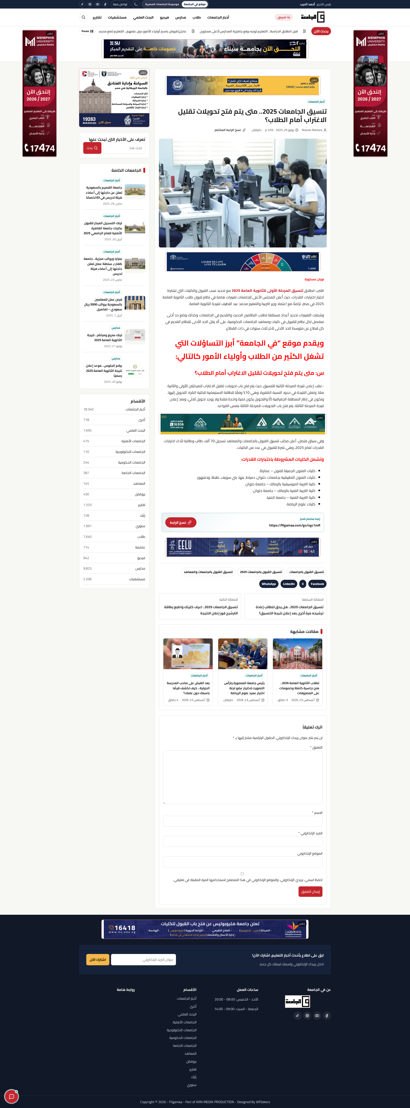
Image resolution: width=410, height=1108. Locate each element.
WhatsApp (269, 584)
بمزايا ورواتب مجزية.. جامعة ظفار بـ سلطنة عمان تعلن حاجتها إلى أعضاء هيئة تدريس (103, 266)
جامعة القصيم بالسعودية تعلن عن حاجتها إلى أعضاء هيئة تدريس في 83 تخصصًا (104, 192)
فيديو (164, 17)
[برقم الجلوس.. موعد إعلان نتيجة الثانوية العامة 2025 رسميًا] (135, 370)
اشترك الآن (98, 959)
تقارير (97, 17)
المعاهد (139, 483)
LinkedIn (289, 584)
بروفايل (140, 494)
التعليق (316, 747)
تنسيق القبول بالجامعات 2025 (261, 572)
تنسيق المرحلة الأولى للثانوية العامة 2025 (267, 290)
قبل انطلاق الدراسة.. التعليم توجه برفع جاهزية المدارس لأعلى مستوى (299, 31)
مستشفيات (117, 17)
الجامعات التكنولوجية (130, 452)
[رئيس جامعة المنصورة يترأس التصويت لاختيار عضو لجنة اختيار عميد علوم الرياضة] (243, 653)
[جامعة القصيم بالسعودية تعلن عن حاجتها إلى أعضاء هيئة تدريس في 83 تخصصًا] (135, 191)
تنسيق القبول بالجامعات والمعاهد (208, 572)
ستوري (140, 526)
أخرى (141, 420)
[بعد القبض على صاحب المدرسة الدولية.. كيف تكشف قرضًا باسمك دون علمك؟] (188, 653)
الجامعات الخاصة (133, 473)
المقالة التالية (201, 606)
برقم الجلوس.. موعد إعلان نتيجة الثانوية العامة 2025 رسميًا (104, 371)
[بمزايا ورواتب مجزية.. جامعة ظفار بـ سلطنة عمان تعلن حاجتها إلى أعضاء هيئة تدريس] (135, 265)
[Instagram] (90, 4)
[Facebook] (105, 4)
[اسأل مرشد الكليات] (11, 1096)
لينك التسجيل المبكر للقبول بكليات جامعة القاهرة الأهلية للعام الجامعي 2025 (102, 228)
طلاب (197, 17)
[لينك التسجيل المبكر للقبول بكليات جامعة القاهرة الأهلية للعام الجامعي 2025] (135, 227)
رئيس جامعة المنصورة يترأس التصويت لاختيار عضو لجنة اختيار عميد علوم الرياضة (244, 688)
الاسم (317, 812)
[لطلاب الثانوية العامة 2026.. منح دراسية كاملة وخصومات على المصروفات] (297, 653)
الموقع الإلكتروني (309, 853)
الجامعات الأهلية (133, 441)
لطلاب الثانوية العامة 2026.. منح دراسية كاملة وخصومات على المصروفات (299, 688)
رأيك (142, 515)
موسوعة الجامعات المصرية (162, 4)
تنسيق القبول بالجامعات (306, 572)
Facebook (317, 584)
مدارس (180, 17)
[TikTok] (82, 4)
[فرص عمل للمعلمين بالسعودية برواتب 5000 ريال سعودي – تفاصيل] (135, 303)
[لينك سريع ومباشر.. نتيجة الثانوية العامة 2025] (135, 337)
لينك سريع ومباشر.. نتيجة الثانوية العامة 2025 (104, 337)
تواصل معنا (120, 4)
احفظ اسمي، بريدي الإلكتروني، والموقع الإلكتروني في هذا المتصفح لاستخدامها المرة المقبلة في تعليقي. (247, 880)
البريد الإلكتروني (310, 833)
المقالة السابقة (290, 606)
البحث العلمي (143, 17)
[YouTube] (97, 4)
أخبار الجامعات (218, 17)
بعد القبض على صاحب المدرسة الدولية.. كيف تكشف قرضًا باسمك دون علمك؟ (188, 688)
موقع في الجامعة (195, 4)
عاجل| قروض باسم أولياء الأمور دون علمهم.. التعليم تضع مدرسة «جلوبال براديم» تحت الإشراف (171, 31)
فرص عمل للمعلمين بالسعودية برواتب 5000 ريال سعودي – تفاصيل (103, 304)
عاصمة (140, 547)
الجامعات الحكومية (131, 462)
